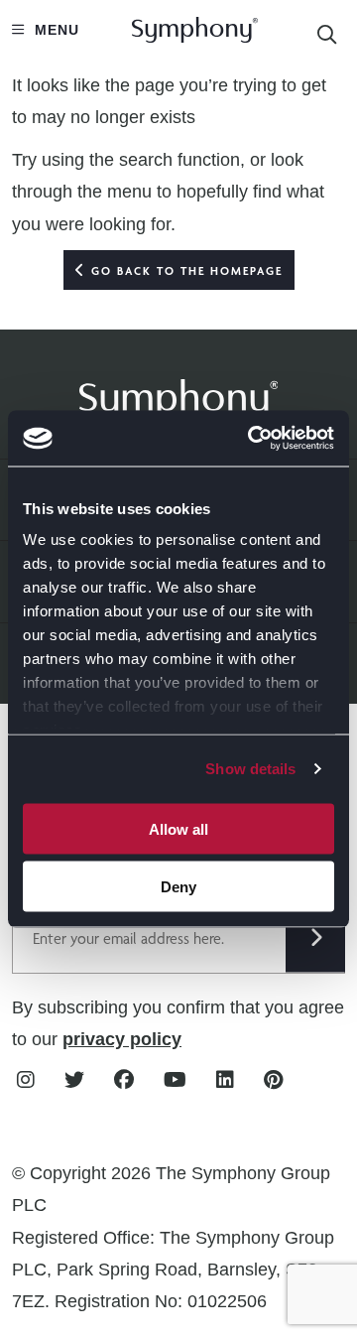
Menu (54, 30)
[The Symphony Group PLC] (178, 395)
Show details (250, 768)
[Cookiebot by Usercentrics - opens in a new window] (252, 439)
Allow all (178, 828)
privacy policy (121, 1039)
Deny (178, 886)
